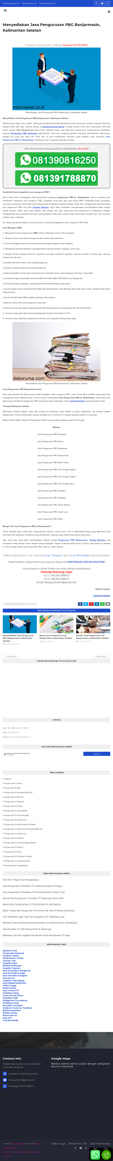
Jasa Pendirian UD (29, 3)
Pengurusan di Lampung (15, 833)
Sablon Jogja (58, 1143)
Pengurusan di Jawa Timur (15, 820)
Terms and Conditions (33, 1152)
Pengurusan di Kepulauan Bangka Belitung (23, 829)
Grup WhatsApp (79, 555)
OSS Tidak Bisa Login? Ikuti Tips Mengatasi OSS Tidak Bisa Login (34, 917)
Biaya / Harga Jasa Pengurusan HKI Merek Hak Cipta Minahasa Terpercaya (38, 910)
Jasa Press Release (100, 1143)
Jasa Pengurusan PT (11, 3)
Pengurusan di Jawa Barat (15, 811)
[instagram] (96, 3)
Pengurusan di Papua (13, 847)
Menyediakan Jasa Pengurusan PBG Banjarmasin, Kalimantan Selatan (18, 638)
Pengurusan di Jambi (13, 806)
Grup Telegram (53, 555)
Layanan (7, 779)
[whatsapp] (108, 3)
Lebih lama (101, 657)
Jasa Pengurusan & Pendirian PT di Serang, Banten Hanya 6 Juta (34, 892)
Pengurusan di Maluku (14, 838)
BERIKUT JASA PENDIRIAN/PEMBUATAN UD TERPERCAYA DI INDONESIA (40, 923)
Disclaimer (19, 1152)
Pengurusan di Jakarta (14, 801)
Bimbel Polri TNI (78, 1143)
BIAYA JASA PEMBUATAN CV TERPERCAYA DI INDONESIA (32, 904)
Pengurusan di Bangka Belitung (18, 792)
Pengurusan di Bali (12, 788)
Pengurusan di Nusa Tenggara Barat (20, 842)
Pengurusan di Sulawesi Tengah (18, 856)
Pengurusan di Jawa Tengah (16, 815)
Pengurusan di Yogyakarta (16, 865)
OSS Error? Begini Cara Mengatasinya (21, 880)
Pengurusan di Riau (12, 852)
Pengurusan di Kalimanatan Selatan (20, 824)
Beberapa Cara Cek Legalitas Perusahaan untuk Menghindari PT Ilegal (36, 935)
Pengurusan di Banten (14, 797)
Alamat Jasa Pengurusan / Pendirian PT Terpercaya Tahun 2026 (33, 898)
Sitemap (6, 1156)
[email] (102, 3)
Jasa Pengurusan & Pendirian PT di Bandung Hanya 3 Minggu (32, 886)
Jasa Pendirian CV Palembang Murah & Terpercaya (27, 929)
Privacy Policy (8, 1152)
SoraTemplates (18, 1144)
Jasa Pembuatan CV (47, 3)
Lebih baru (12, 657)
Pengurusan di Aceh (13, 783)
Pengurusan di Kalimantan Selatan (20, 604)
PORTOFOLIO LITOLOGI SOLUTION (85, 562)
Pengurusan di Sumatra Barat (17, 861)
